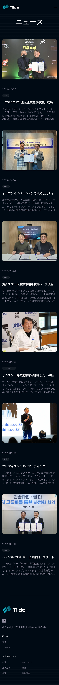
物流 (4, 673)
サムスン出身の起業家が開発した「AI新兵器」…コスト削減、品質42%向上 (29, 375)
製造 (4, 662)
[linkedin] (4, 621)
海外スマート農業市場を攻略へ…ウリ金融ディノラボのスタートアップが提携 (29, 284)
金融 (24, 667)
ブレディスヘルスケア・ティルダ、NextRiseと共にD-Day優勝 (25, 466)
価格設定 (26, 673)
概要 (4, 642)
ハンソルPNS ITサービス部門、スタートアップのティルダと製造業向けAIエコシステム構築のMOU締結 (29, 557)
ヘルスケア (27, 662)
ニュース (6, 647)
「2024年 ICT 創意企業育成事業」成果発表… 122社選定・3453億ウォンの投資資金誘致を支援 (29, 102)
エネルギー (7, 667)
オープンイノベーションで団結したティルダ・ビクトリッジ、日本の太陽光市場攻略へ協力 (29, 193)
